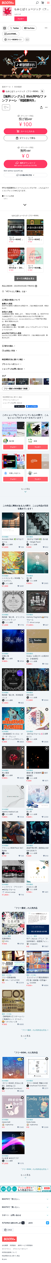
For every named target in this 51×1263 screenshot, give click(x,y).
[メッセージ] (27, 39)
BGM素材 (18, 87)
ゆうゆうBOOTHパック (27, 319)
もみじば (17, 14)
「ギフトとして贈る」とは (14, 291)
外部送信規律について (9, 1252)
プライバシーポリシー (10, 364)
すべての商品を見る (25, 278)
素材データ (6, 87)
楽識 (35, 441)
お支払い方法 (9, 351)
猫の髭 (11, 441)
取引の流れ (8, 346)
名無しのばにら (14, 473)
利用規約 (13, 1245)
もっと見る (25, 489)
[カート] (42, 91)
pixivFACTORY (7, 335)
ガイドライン (6, 1249)
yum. (35, 473)
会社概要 (5, 1245)
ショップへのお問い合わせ (12, 369)
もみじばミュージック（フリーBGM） (25, 215)
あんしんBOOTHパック (10, 319)
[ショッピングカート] (42, 2)
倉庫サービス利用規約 (25, 1245)
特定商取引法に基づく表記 (12, 359)
